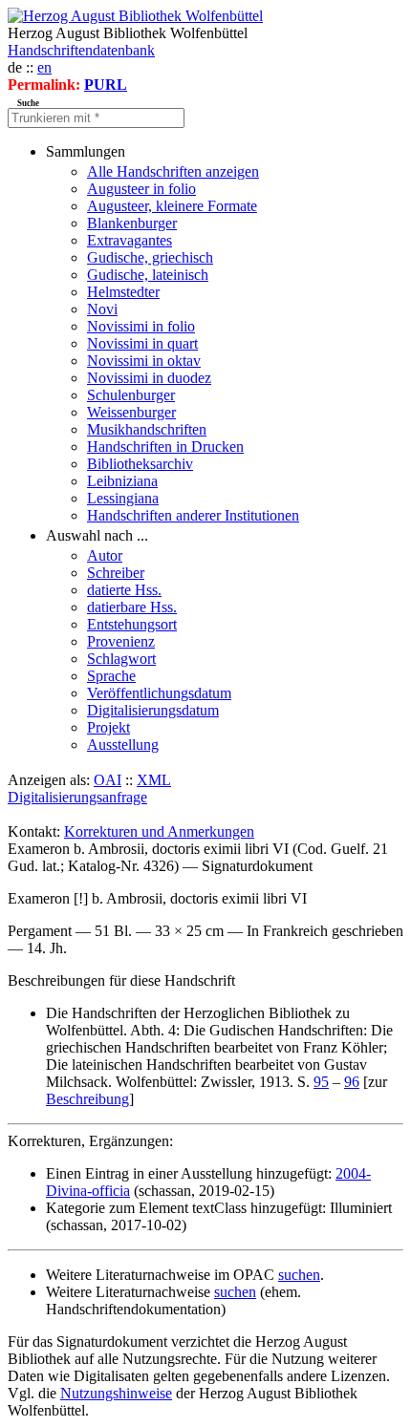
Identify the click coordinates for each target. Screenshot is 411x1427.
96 (351, 1082)
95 (321, 1082)
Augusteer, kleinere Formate (172, 206)
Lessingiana (123, 498)
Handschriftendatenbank (81, 50)
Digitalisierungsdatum (153, 710)
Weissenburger (131, 412)
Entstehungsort (132, 624)
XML (154, 780)
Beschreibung (87, 1099)
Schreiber (115, 572)
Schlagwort (121, 658)
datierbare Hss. (132, 607)
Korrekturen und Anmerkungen (159, 831)
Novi (102, 309)
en (44, 67)
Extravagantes (129, 240)
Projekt (108, 727)
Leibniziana (122, 481)
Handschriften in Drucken (165, 446)
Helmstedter (123, 292)
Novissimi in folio (141, 326)
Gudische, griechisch (150, 257)
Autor (104, 555)
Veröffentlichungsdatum (159, 693)
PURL (105, 84)
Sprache (111, 676)
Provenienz (121, 641)
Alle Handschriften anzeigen (173, 171)
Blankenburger (132, 223)
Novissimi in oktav (144, 360)
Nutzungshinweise (116, 1393)
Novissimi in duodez (149, 378)
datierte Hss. (124, 590)
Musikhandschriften (146, 429)
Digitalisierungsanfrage (77, 797)
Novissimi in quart (142, 343)
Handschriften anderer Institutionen (193, 515)
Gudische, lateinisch (147, 274)
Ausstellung (123, 744)
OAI (107, 780)
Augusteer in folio (141, 189)
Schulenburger (131, 395)
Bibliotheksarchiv (140, 464)
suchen (299, 1275)
